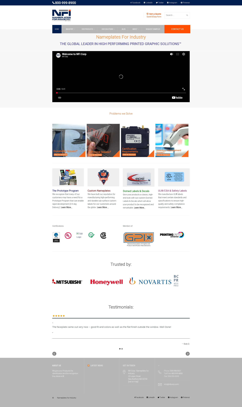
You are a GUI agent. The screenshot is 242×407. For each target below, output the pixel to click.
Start (120, 348)
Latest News (97, 365)
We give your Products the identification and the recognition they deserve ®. (65, 373)
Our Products (87, 29)
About (134, 29)
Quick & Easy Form (154, 17)
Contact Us (177, 29)
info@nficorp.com (171, 384)
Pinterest (186, 3)
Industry (69, 29)
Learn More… (66, 207)
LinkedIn (149, 3)
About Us (56, 365)
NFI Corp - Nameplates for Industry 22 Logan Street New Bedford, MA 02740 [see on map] (138, 376)
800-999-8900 (65, 3)
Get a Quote (155, 14)
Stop (122, 348)
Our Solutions (107, 29)
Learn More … (103, 207)
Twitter (161, 3)
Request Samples (153, 29)
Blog (124, 29)
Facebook (136, 3)
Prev (54, 354)
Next (188, 354)
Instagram (173, 3)
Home (57, 29)
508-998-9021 (175, 371)
